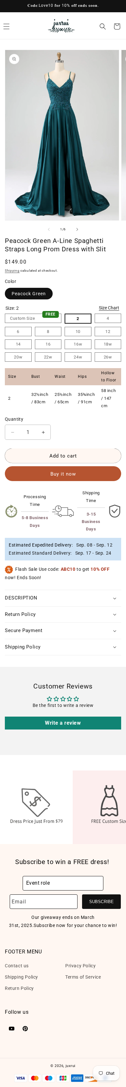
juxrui (71, 1066)
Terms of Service (83, 977)
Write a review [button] (63, 723)
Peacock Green (29, 293)
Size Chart (109, 307)
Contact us (17, 965)
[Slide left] (49, 229)
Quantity (14, 419)
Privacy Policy (80, 965)
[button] (103, 26)
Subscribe (101, 901)
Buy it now (63, 474)
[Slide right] (77, 229)
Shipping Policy (21, 977)
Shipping (12, 270)
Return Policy (19, 988)
